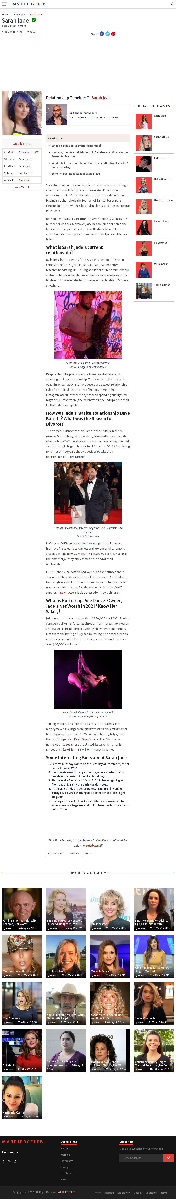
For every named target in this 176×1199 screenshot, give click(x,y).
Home (64, 1148)
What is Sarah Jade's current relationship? (76, 145)
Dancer (74, 853)
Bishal (32, 32)
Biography (67, 1161)
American (24, 180)
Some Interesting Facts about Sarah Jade (76, 173)
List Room (67, 1173)
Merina (53, 928)
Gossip (64, 1167)
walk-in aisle (86, 543)
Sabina (141, 1070)
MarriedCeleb (23, 1141)
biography (20, 14)
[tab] (88, 138)
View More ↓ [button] (22, 187)
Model (89, 853)
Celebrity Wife (56, 853)
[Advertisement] (88, 64)
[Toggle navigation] (5, 4)
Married (29, 4)
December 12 (26, 152)
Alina (8, 928)
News (64, 1179)
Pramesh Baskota (58, 1066)
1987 (36, 152)
